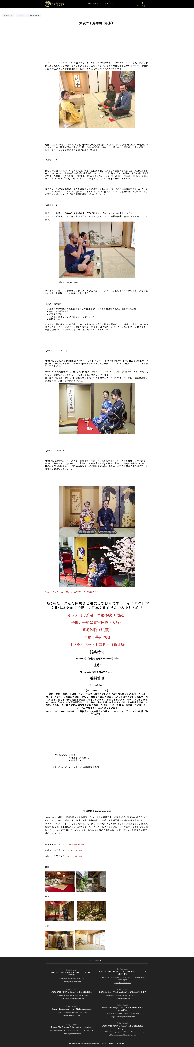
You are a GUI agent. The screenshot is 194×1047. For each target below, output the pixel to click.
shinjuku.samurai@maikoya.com (122, 1035)
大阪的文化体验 (33, 16)
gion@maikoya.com (122, 983)
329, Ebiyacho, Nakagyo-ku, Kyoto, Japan (71, 978)
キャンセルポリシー (97, 960)
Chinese (20, 16)
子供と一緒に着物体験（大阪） (97, 622)
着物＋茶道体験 (97, 637)
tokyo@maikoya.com (71, 1015)
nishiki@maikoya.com (71, 981)
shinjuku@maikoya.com (71, 1033)
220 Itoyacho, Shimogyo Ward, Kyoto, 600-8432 (122, 995)
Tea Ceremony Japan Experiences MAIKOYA (91, 1043)
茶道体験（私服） (97, 630)
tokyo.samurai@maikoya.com (122, 1016)
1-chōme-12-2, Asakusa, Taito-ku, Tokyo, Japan (71, 1012)
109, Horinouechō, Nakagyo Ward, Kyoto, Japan (71, 995)
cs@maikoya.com (123, 998)
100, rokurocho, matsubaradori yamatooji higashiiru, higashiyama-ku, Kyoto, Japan (122, 978)
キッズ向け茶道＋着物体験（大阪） (97, 615)
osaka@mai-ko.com (75, 856)
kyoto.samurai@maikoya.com (71, 998)
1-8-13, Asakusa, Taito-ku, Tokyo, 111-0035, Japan (122, 1013)
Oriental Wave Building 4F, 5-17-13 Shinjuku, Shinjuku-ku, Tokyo (71, 1030)
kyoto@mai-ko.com (75, 850)
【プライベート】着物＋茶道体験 (97, 645)
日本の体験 (8, 16)
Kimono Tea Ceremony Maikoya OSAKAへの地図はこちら (72, 592)
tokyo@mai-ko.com (75, 844)
